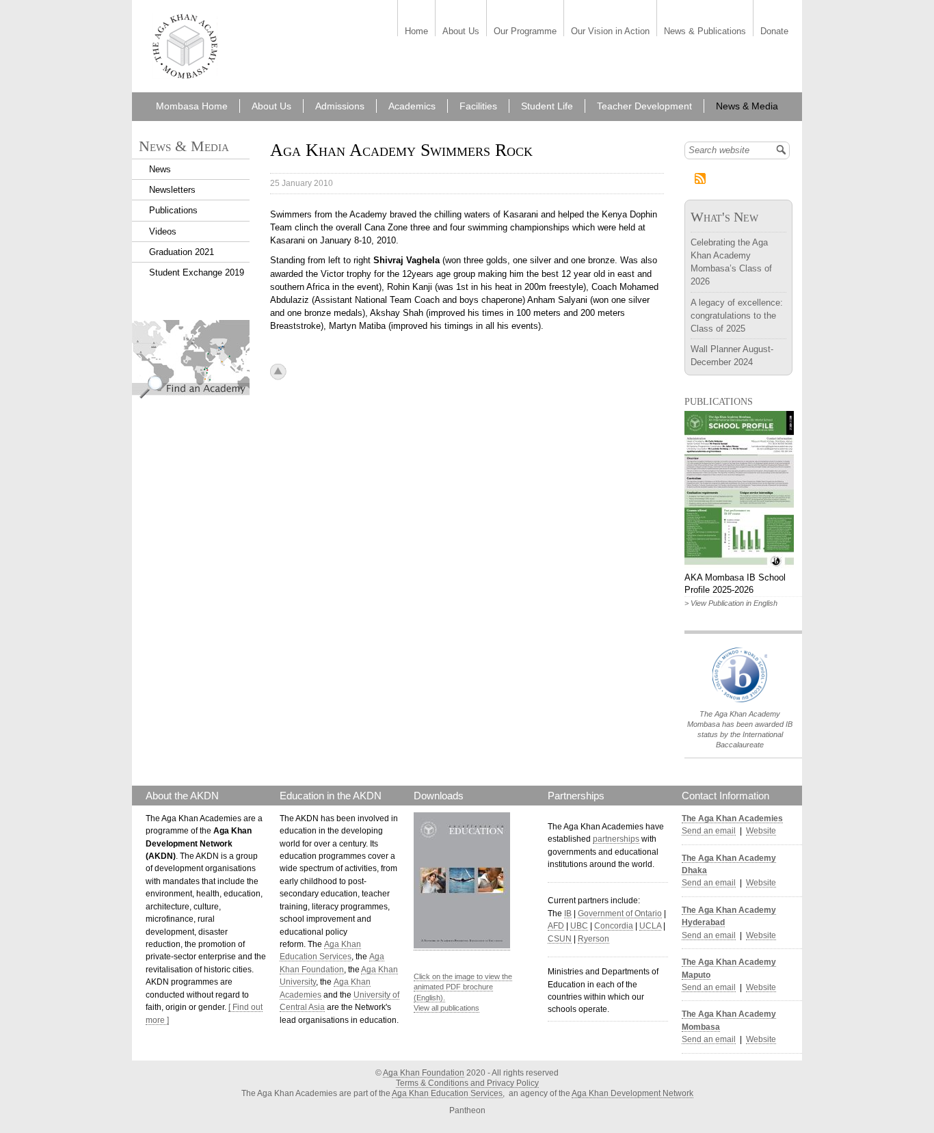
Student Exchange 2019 (196, 272)
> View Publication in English (730, 603)
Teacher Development (644, 106)
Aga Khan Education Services (447, 1093)
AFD (556, 926)
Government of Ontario (620, 913)
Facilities (478, 106)
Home (416, 31)
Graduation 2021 (181, 252)
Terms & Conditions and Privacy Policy (467, 1083)
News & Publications (705, 31)
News (160, 169)
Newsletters (172, 190)
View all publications (446, 1008)
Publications (173, 210)
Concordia (613, 926)
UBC (579, 926)
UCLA (650, 926)
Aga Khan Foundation (423, 1073)
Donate (774, 31)
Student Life (547, 106)
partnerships (616, 839)
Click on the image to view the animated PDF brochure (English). (463, 987)
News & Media (747, 106)
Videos (162, 231)
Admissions (339, 106)
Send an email (709, 831)
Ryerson (593, 939)
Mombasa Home (192, 106)
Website (761, 831)
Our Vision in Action (610, 31)
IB (568, 913)
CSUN (560, 939)
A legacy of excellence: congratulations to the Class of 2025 (737, 315)
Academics (412, 106)
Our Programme (525, 31)
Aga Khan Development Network (632, 1093)
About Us (460, 31)
